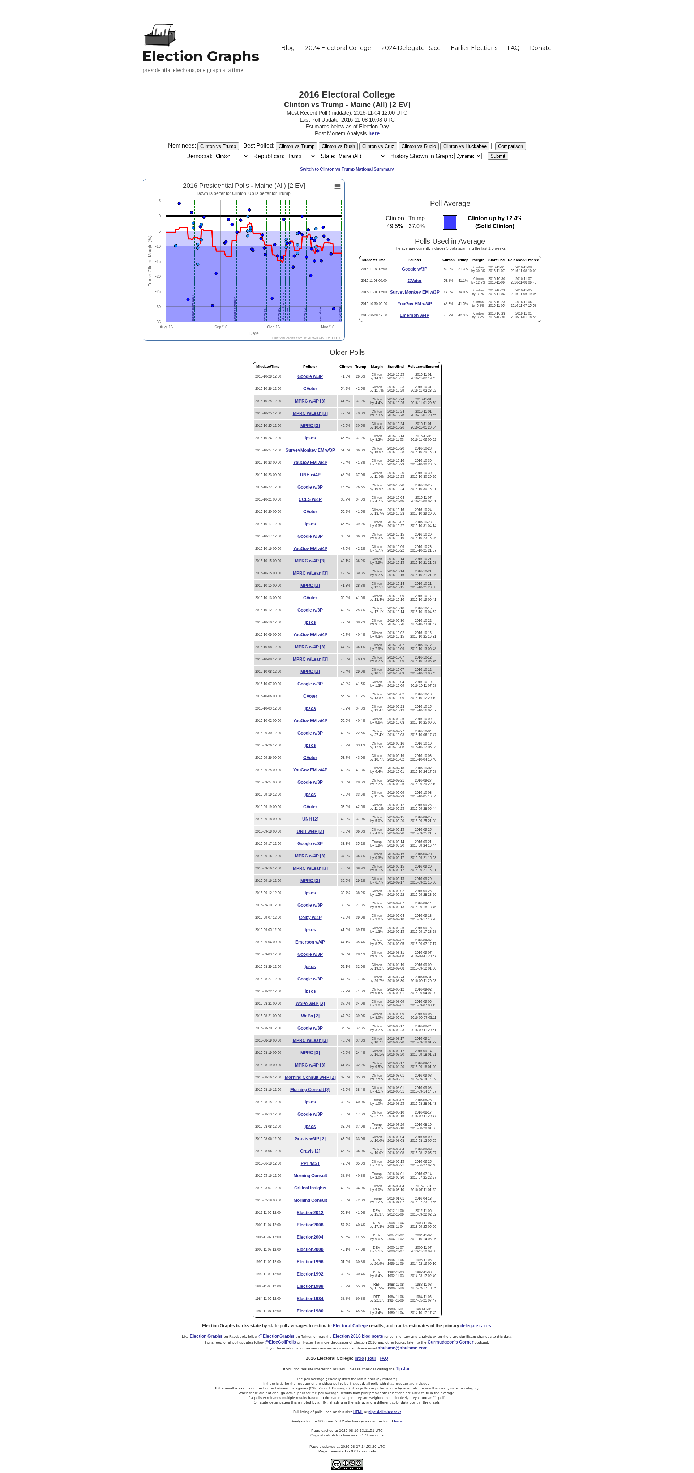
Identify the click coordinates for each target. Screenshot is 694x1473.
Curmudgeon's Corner (451, 1342)
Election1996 (310, 1261)
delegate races (475, 1325)
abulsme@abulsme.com (403, 1347)
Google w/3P (414, 269)
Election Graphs (206, 1336)
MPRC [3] (310, 425)
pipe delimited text (384, 1412)
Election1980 (310, 1311)
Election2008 (310, 1224)
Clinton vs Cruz (378, 146)
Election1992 (310, 1274)
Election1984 (310, 1298)
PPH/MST (310, 1163)
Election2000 (310, 1249)
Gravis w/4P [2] (310, 1138)
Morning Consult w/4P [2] (310, 1077)
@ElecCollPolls (280, 1342)
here (374, 133)
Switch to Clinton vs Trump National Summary (347, 169)
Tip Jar (403, 1368)
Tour (371, 1358)
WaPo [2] (310, 1015)
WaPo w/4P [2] (310, 1003)
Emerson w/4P (414, 315)
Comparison (510, 146)
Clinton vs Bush (338, 146)
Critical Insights (310, 1188)
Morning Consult (310, 1175)
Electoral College (350, 1325)
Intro (359, 1358)
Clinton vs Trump (218, 146)
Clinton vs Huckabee (465, 146)
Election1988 (310, 1286)
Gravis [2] (310, 1151)
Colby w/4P (310, 917)
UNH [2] (310, 819)
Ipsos (310, 437)
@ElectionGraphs (276, 1336)
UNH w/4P (310, 474)
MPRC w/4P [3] (310, 401)
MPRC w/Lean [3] (310, 413)
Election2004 (310, 1237)
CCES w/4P (310, 499)
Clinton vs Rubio (419, 146)
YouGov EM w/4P (415, 303)
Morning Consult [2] (310, 1089)
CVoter (415, 280)
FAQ (384, 1358)
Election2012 (310, 1212)
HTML (358, 1412)
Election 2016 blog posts (358, 1336)
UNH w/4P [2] (310, 831)
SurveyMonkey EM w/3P (415, 292)
